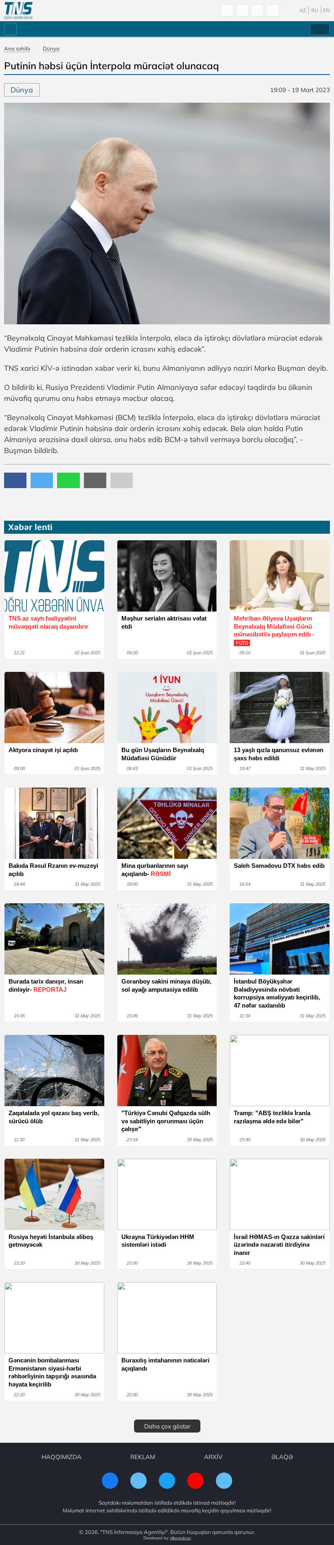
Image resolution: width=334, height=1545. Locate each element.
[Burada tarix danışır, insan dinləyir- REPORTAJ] (54, 939)
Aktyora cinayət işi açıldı (43, 749)
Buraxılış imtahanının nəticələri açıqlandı (165, 1364)
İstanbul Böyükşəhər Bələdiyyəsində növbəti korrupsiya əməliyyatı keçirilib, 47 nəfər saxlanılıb (277, 993)
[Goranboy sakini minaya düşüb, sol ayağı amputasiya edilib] (167, 939)
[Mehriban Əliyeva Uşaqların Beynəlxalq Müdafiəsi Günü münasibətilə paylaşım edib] (280, 576)
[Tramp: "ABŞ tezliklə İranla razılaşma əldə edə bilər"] (280, 1070)
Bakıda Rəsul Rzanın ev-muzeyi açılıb (53, 869)
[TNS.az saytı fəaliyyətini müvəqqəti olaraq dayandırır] (54, 576)
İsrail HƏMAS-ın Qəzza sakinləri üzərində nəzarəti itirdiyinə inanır (279, 1244)
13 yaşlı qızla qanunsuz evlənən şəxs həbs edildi (278, 753)
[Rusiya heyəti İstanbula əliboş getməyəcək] (54, 1194)
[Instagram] (257, 10)
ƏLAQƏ (282, 1457)
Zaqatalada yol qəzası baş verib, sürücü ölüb (54, 1117)
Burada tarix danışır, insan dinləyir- (46, 985)
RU (315, 10)
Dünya (51, 48)
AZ (303, 10)
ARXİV (213, 1457)
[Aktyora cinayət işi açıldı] (54, 707)
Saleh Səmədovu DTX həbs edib (279, 865)
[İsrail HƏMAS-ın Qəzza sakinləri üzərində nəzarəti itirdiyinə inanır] (280, 1194)
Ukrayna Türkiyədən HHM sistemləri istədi (157, 1240)
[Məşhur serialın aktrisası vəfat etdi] (167, 576)
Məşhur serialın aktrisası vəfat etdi (164, 622)
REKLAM (142, 1457)
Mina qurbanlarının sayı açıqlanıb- (154, 869)
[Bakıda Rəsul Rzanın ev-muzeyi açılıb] (54, 823)
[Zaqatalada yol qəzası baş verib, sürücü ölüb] (54, 1070)
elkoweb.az (180, 1538)
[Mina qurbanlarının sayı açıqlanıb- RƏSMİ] (167, 823)
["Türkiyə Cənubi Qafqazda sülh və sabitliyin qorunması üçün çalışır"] (167, 1070)
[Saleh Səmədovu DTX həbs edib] (280, 823)
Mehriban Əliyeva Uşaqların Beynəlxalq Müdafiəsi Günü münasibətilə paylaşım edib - (274, 630)
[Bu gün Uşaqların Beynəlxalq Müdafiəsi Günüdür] (167, 707)
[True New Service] (18, 10)
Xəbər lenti (30, 527)
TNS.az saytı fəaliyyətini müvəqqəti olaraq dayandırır (48, 622)
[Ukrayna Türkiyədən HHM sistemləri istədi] (167, 1194)
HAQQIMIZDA (61, 1457)
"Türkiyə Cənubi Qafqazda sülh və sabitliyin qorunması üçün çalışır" (165, 1120)
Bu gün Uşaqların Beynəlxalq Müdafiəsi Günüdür (162, 753)
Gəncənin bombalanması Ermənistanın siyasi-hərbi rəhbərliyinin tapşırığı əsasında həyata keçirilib (52, 1372)
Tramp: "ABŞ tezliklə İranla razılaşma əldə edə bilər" (272, 1117)
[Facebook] (242, 10)
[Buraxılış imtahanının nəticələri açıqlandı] (167, 1318)
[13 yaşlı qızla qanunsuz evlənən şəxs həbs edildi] (280, 707)
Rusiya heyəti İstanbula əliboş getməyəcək (51, 1240)
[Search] (227, 10)
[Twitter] (272, 10)
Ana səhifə (17, 48)
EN (326, 10)
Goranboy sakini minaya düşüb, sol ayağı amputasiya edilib (166, 985)
